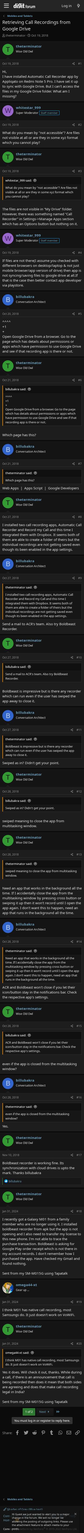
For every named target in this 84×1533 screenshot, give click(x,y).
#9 (80, 578)
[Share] (74, 64)
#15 (79, 1026)
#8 (80, 517)
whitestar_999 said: (18, 180)
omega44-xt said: (17, 1353)
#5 (80, 314)
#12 (79, 791)
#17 (79, 1155)
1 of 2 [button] (29, 1412)
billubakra (25, 296)
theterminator (15, 35)
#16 (79, 1097)
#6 (80, 380)
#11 (79, 730)
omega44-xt (26, 1284)
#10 (79, 657)
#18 (79, 1211)
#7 (80, 464)
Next (43, 1412)
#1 (80, 64)
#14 (79, 942)
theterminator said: (18, 473)
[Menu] (6, 6)
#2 (80, 125)
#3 (80, 171)
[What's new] (78, 5)
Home (7, 1520)
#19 (79, 1302)
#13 (79, 854)
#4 (80, 253)
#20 (79, 1344)
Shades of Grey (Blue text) (24, 1509)
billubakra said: (15, 389)
